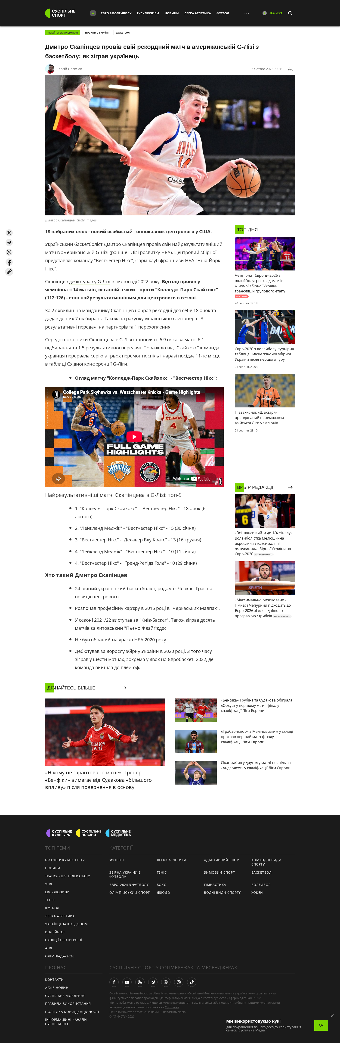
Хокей (257, 892)
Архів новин (56, 987)
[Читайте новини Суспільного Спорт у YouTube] (127, 982)
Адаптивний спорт (222, 860)
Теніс (50, 900)
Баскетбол (123, 32)
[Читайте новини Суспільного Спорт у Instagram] (178, 982)
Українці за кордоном (63, 32)
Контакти (54, 979)
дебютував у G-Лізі (89, 281)
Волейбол (55, 932)
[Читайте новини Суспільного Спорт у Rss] (140, 982)
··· (247, 13)
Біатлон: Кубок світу (65, 860)
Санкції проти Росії (63, 940)
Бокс (161, 884)
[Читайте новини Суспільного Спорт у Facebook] (114, 982)
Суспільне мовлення (65, 995)
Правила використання (68, 1003)
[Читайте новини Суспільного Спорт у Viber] (165, 982)
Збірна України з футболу (125, 874)
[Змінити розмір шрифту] (290, 69)
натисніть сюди (174, 1012)
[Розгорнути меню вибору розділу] (93, 13)
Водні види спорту (222, 892)
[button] (9, 233)
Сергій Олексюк (69, 69)
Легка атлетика (197, 13)
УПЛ (48, 884)
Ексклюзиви (148, 13)
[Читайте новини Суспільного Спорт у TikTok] (191, 982)
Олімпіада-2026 (59, 956)
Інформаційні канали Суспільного (66, 1021)
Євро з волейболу (116, 13)
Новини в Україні (96, 32)
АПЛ (48, 948)
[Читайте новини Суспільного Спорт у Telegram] (153, 982)
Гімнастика (215, 884)
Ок (321, 1025)
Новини (172, 13)
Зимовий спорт (219, 872)
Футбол (222, 13)
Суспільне (172, 1007)
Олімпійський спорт (129, 892)
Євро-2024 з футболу (129, 884)
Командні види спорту (266, 862)
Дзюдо (163, 892)
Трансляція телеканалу (67, 876)
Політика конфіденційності (72, 1011)
